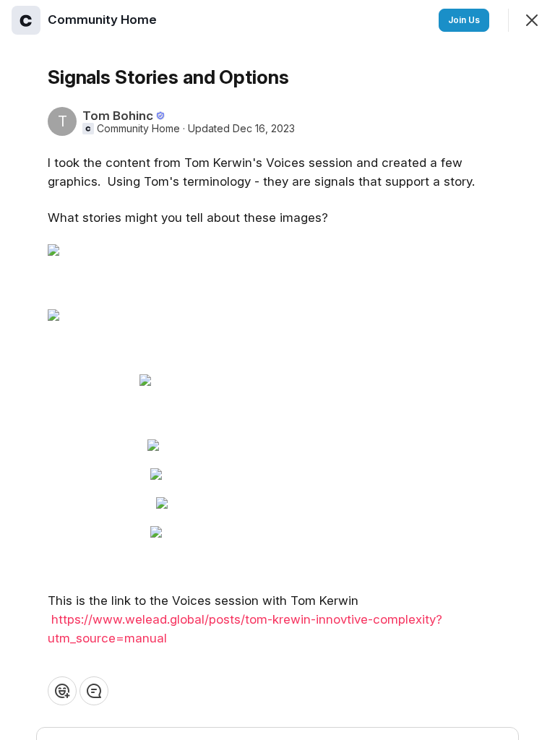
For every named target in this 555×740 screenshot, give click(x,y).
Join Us (464, 19)
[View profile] (26, 20)
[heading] (104, 19)
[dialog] (277, 370)
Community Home (138, 128)
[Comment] (93, 690)
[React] (62, 691)
